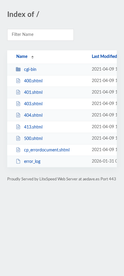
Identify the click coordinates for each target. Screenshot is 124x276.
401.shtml (33, 92)
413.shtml (33, 127)
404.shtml (33, 115)
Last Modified (104, 57)
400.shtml (33, 81)
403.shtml (33, 104)
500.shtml (33, 139)
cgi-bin (30, 70)
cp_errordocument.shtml (47, 150)
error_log (32, 162)
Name (21, 57)
